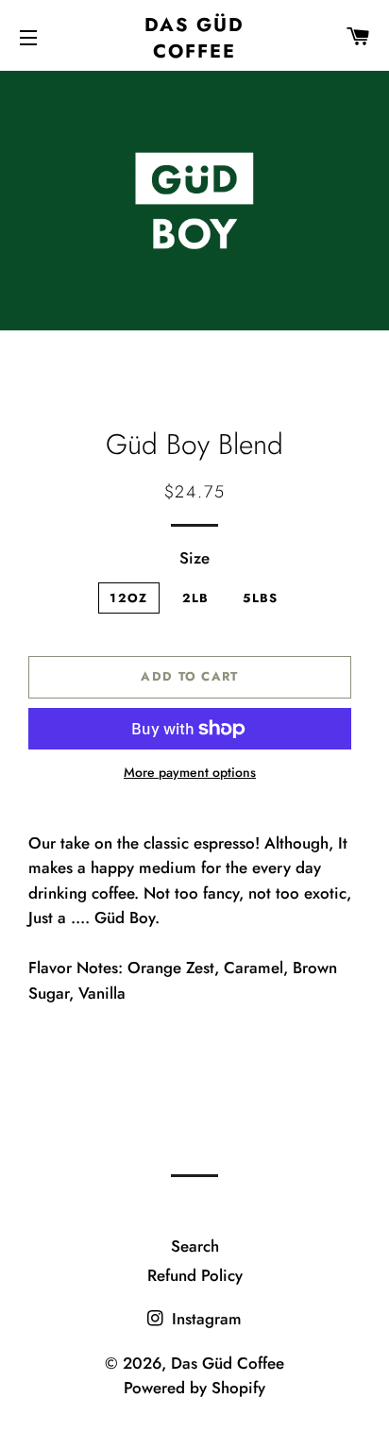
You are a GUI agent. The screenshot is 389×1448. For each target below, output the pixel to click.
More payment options (190, 772)
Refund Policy (195, 1275)
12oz (128, 598)
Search (195, 1246)
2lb (196, 598)
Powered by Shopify (194, 1387)
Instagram (204, 1318)
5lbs (260, 598)
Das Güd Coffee (194, 37)
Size (194, 558)
